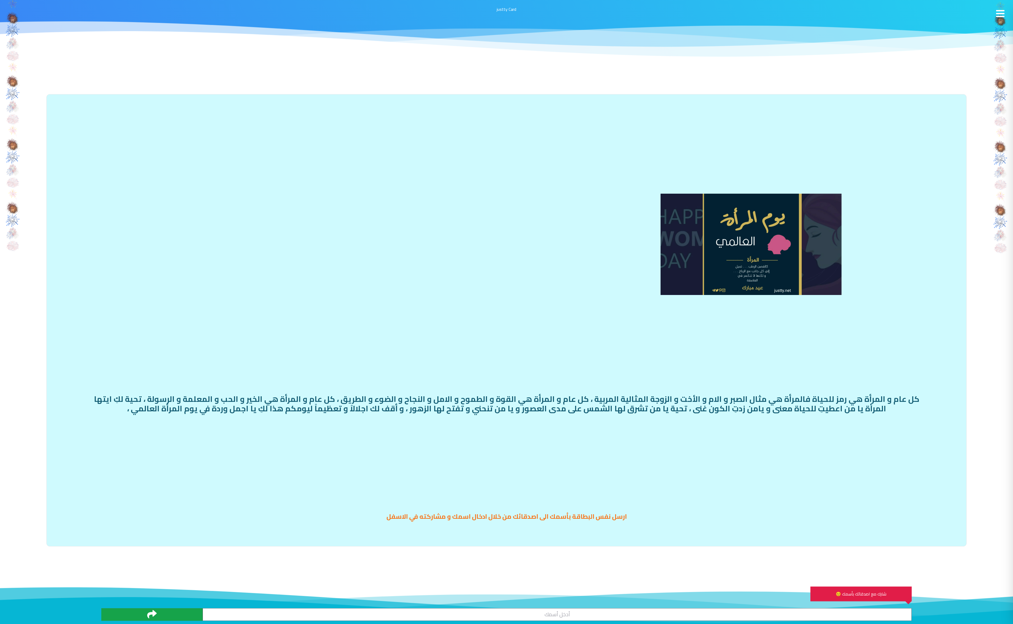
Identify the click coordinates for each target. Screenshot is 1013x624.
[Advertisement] (506, 144)
